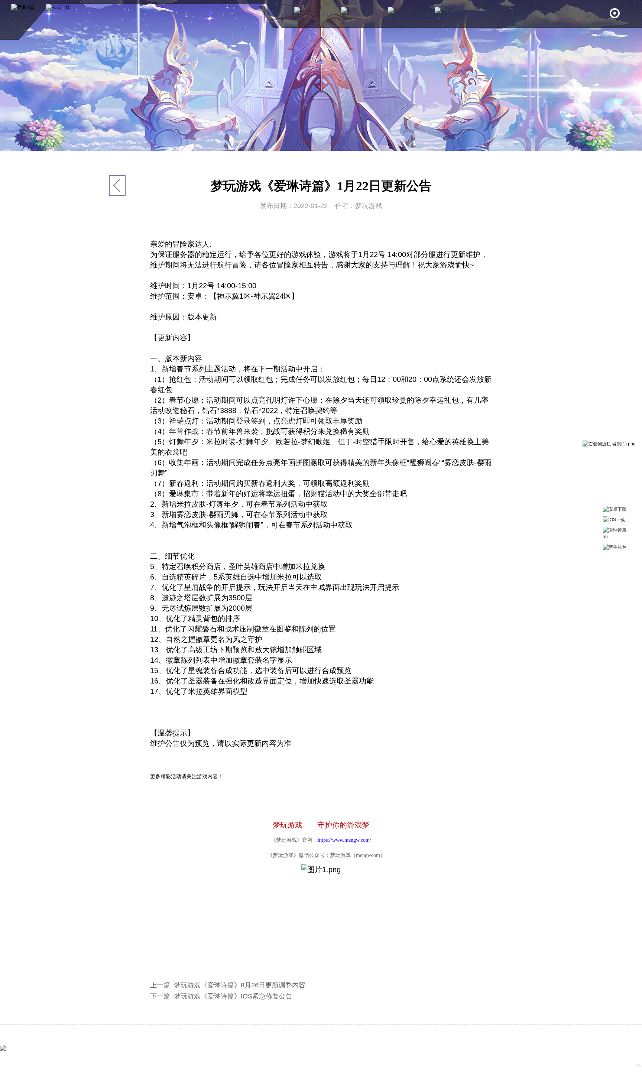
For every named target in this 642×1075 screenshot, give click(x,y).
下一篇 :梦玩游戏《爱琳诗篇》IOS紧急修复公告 (221, 996)
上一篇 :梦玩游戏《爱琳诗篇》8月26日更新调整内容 (227, 985)
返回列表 (117, 185)
